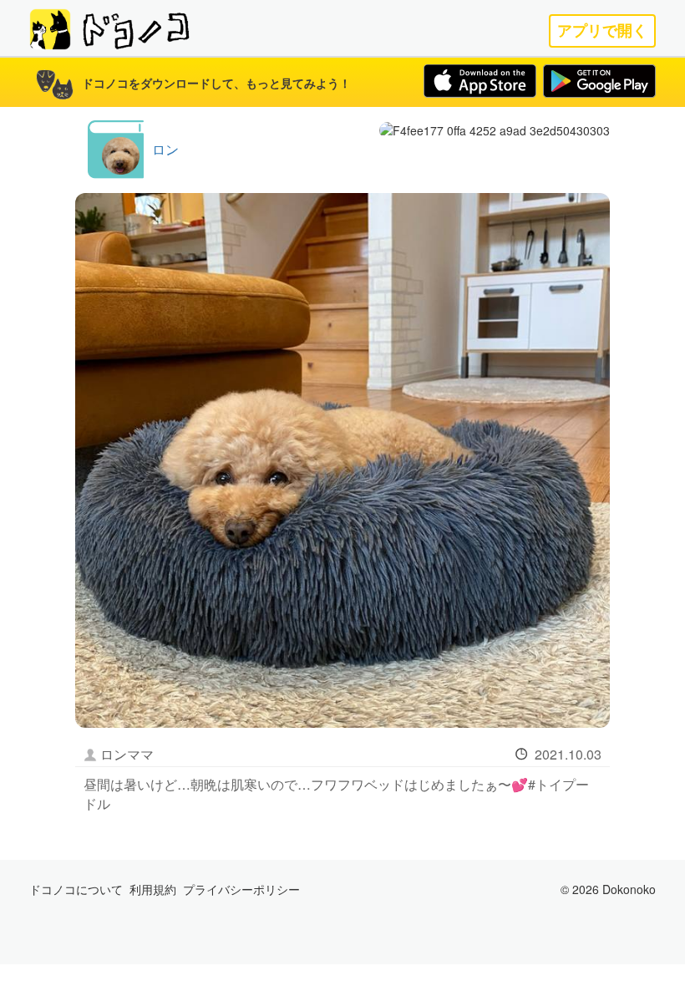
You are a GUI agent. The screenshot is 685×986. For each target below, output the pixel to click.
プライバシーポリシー (241, 889)
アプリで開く (602, 30)
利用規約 (152, 889)
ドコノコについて (76, 889)
